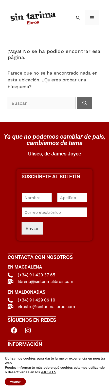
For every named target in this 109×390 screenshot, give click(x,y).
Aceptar (15, 382)
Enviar (32, 228)
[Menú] (92, 17)
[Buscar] (84, 103)
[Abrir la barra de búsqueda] (78, 17)
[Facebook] (14, 330)
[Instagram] (28, 330)
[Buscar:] (42, 103)
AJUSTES (48, 372)
